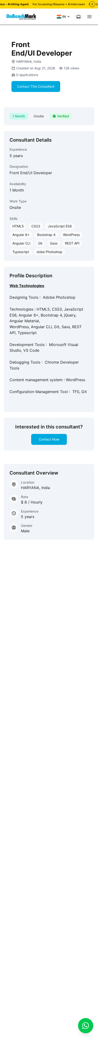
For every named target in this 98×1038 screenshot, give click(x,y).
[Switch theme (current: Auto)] (78, 16)
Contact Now (49, 439)
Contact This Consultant (35, 86)
